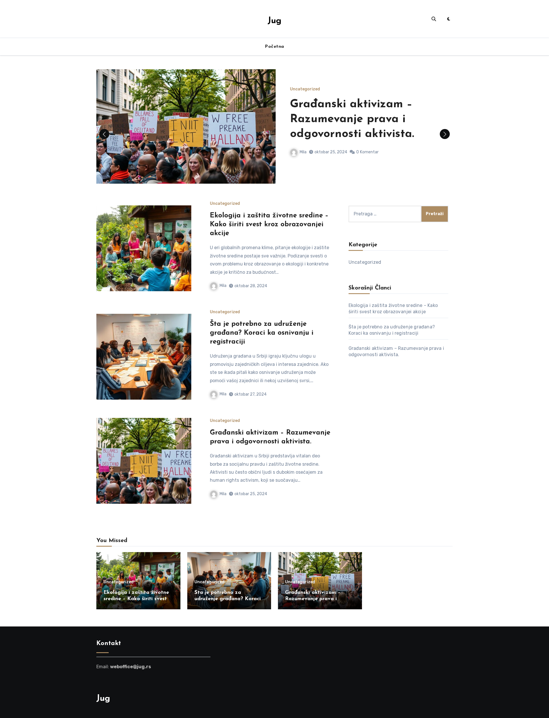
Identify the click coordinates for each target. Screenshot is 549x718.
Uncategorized (305, 89)
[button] (445, 134)
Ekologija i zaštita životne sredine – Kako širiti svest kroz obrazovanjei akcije (269, 224)
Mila (303, 152)
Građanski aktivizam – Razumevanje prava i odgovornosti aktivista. (352, 119)
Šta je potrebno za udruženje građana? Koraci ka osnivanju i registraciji (261, 333)
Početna (274, 46)
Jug (274, 21)
